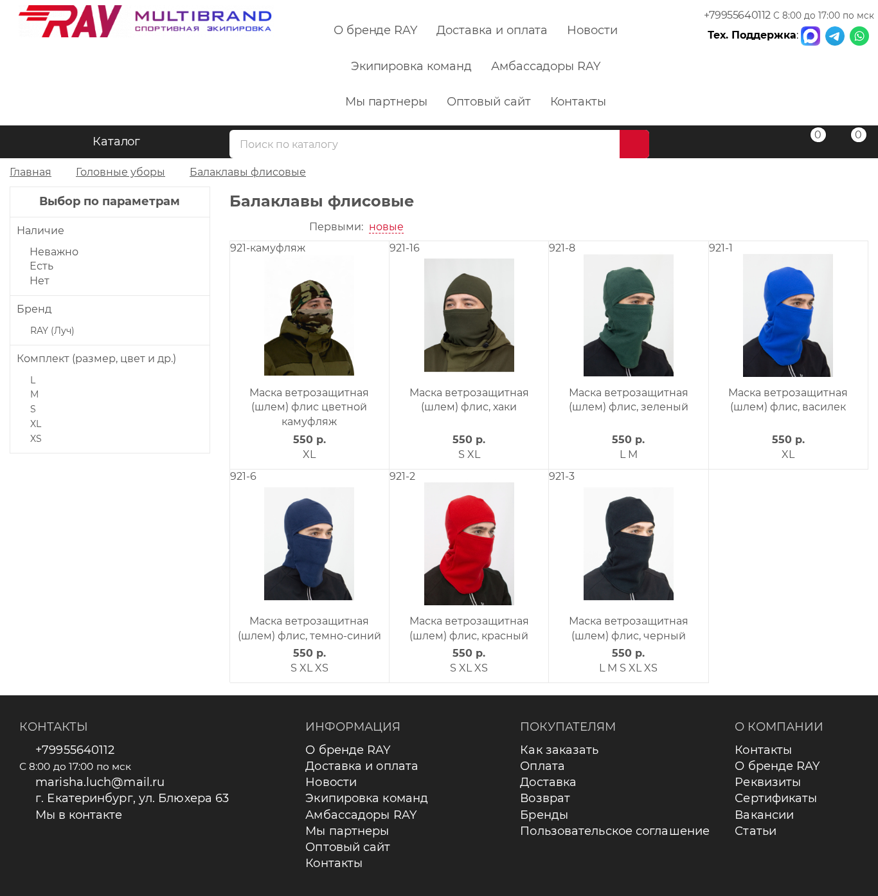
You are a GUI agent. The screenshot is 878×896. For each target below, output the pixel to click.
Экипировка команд (411, 66)
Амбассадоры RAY (545, 66)
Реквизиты (768, 782)
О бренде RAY (375, 30)
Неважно (54, 252)
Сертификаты (776, 798)
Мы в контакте (78, 815)
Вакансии (764, 815)
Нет (39, 281)
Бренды (544, 815)
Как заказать (559, 750)
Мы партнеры (386, 102)
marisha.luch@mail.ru (100, 782)
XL (35, 424)
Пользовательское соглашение (615, 831)
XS (36, 438)
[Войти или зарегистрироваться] (768, 144)
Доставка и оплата (492, 30)
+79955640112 (737, 15)
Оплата (542, 766)
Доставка (548, 782)
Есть (41, 266)
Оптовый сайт (488, 102)
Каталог (117, 141)
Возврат (545, 798)
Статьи (755, 831)
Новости (592, 30)
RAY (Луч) (52, 330)
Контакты (578, 102)
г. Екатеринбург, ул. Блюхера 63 (132, 798)
